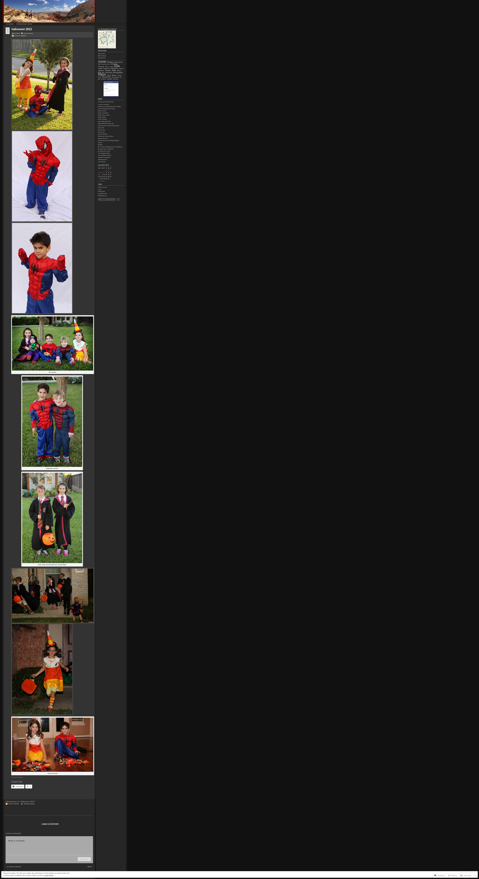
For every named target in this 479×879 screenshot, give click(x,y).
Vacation (109, 79)
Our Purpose (10, 24)
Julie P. (18, 33)
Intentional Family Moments (24, 24)
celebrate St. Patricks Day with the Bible (109, 106)
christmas (101, 66)
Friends (121, 68)
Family (100, 68)
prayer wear (101, 132)
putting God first (102, 134)
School (109, 75)
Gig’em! (89, 866)
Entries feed (101, 191)
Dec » (104, 181)
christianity (107, 90)
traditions (103, 79)
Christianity (113, 64)
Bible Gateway (102, 55)
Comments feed (102, 193)
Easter (111, 66)
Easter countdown (103, 113)
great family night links (104, 121)
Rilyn (102, 74)
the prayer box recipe (104, 151)
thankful (100, 144)
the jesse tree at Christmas (105, 149)
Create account (102, 187)
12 (101, 174)
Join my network (109, 95)
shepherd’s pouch (103, 138)
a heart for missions (103, 104)
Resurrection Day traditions (105, 136)
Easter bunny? (102, 110)
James (108, 70)
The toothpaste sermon (104, 155)
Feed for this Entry (13, 803)
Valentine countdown (104, 157)
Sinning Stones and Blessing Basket (108, 140)
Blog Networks (108, 82)
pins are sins (101, 130)
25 (99, 178)
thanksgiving (115, 77)
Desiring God (101, 58)
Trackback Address (29, 803)
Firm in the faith (102, 119)
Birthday (110, 62)
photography (118, 72)
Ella (117, 66)
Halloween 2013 (21, 29)
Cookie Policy (48, 875)
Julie (114, 70)
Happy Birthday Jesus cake (106, 123)
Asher (102, 61)
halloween (23, 35)
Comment (84, 859)
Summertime (106, 77)
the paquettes (108, 86)
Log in (100, 189)
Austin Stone (101, 53)
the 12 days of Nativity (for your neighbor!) (110, 146)
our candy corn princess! (14, 866)
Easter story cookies (104, 115)
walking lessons (102, 159)
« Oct (99, 181)
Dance (107, 66)
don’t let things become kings (106, 108)
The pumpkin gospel (104, 153)
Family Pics (114, 68)
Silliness (114, 75)
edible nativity (102, 117)
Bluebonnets (105, 64)
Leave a (28, 33)
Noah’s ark (101, 127)
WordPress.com (102, 195)
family (113, 90)
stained (100, 142)
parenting (108, 72)
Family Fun (106, 68)
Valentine (116, 79)
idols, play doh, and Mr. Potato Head (108, 125)
